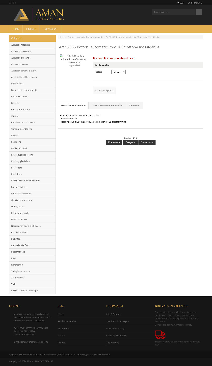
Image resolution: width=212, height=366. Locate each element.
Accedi (180, 2)
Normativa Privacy (115, 328)
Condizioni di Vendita (116, 335)
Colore (98, 71)
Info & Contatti (113, 314)
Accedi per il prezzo (104, 90)
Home (16, 29)
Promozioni (63, 328)
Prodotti (31, 29)
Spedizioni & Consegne (117, 321)
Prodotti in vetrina (67, 321)
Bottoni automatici (94, 37)
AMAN (30, 361)
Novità (61, 335)
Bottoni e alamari (76, 37)
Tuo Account (50, 29)
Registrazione (194, 2)
